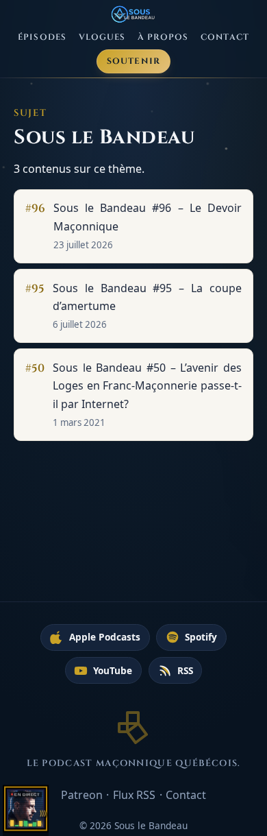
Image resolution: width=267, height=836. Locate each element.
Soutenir (134, 61)
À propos (163, 37)
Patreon (82, 794)
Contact (225, 37)
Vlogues (102, 37)
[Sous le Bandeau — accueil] (134, 14)
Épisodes (42, 37)
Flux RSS (134, 794)
